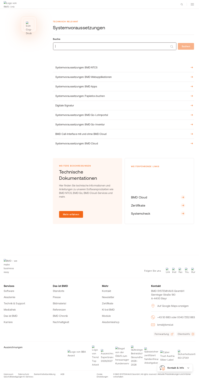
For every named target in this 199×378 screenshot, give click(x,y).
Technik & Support (14, 303)
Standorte (58, 291)
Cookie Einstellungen (102, 375)
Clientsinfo (184, 334)
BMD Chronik (60, 315)
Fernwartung (162, 334)
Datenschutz (23, 374)
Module (106, 315)
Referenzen (59, 309)
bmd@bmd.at (165, 324)
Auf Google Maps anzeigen (173, 305)
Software (9, 291)
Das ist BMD (11, 315)
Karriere (8, 322)
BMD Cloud (139, 197)
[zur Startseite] (11, 4)
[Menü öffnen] (192, 4)
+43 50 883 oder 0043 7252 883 (176, 317)
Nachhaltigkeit (61, 322)
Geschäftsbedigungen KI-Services (18, 377)
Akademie (9, 297)
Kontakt (106, 291)
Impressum (8, 374)
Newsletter (108, 297)
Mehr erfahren (71, 214)
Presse (57, 297)
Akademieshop (110, 322)
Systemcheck (140, 213)
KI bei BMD (108, 309)
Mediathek (10, 309)
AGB (62, 374)
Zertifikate (138, 205)
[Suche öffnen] (181, 4)
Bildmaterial (59, 303)
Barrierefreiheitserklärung (44, 374)
